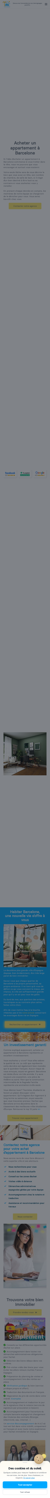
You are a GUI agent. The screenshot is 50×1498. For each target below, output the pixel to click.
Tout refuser (25, 1492)
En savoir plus (29, 1478)
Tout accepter (25, 1484)
